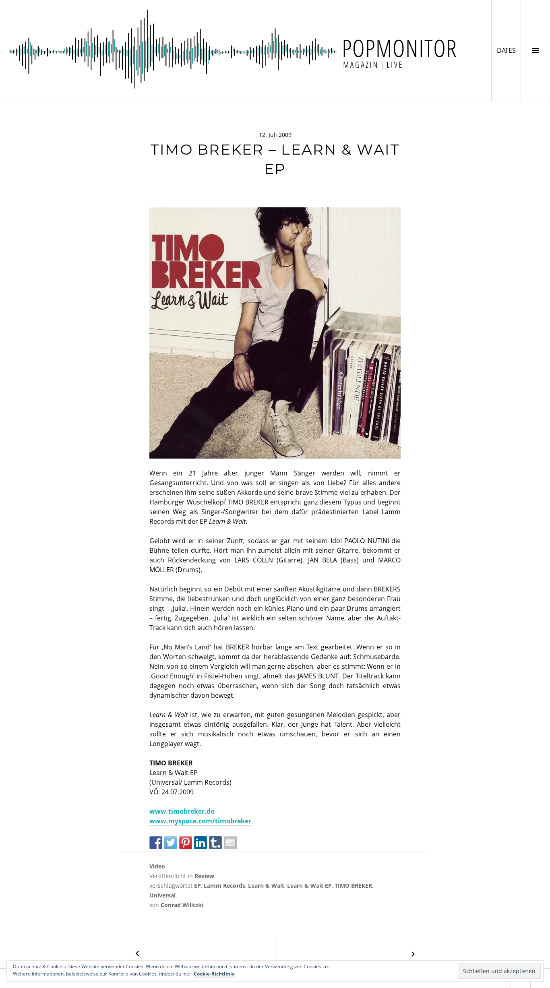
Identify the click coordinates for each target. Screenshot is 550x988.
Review (204, 876)
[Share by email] (230, 842)
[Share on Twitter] (170, 842)
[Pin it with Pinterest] (185, 842)
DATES (509, 50)
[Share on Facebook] (155, 842)
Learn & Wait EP (309, 885)
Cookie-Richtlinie (214, 973)
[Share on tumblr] (215, 842)
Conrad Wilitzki (182, 905)
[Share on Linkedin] (200, 842)
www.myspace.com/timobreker (200, 820)
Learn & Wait (266, 885)
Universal (162, 895)
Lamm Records (224, 885)
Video (157, 866)
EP (197, 885)
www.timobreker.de (181, 811)
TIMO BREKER (353, 885)
